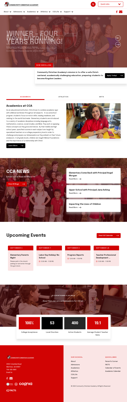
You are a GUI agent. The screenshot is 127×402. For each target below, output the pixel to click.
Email (120, 12)
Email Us (9, 372)
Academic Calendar (113, 371)
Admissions (75, 365)
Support (74, 378)
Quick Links (105, 4)
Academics (25, 97)
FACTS (107, 365)
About (73, 361)
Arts (101, 97)
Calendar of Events (113, 368)
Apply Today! (112, 75)
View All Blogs (13, 184)
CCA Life (74, 374)
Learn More (12, 146)
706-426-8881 (11, 370)
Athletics (63, 97)
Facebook (117, 12)
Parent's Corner (111, 361)
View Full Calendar (106, 235)
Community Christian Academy (21, 4)
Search (93, 4)
